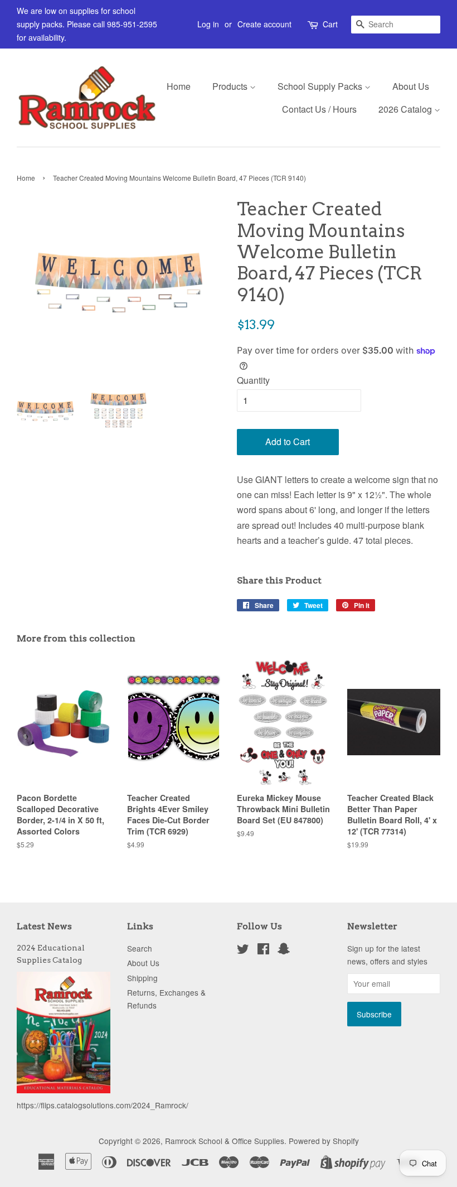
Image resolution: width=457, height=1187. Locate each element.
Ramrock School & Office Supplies (224, 1140)
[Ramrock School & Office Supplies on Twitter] (243, 950)
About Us (410, 86)
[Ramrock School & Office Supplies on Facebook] (263, 950)
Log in (208, 24)
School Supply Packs (321, 86)
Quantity (253, 380)
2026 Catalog (406, 109)
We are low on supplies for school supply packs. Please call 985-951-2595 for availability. (87, 24)
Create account (264, 24)
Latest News (44, 926)
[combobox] (395, 24)
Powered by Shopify (324, 1140)
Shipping (142, 977)
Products (231, 86)
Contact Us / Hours (319, 109)
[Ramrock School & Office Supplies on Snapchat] (284, 950)
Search (139, 948)
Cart (330, 24)
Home (179, 86)
